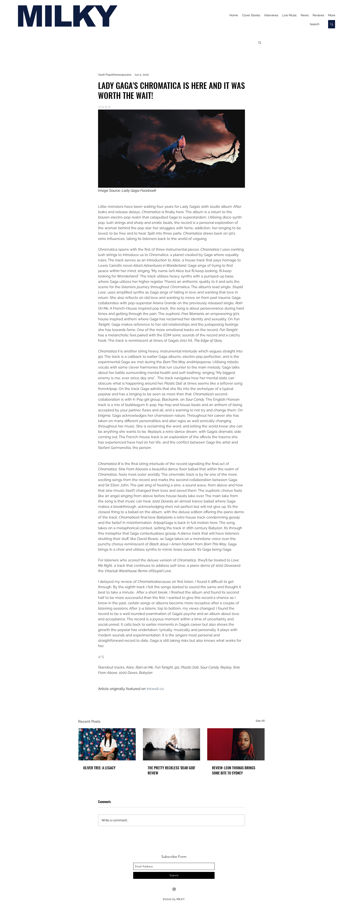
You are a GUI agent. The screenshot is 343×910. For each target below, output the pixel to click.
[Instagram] (174, 889)
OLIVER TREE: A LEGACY (99, 767)
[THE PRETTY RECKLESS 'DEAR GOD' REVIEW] (171, 744)
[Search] (331, 24)
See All (260, 720)
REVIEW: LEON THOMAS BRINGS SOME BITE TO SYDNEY (233, 770)
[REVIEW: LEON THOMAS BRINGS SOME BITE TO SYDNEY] (236, 744)
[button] (260, 42)
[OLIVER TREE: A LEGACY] (107, 744)
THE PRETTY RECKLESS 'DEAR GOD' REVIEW (171, 770)
